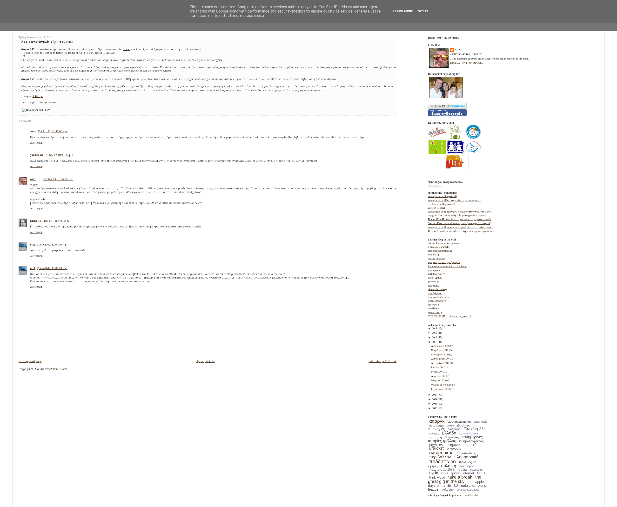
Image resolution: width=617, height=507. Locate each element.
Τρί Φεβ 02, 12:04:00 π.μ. (52, 244)
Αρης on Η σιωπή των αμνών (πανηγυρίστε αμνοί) (457, 215)
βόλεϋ (450, 425)
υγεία (52, 102)
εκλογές (434, 433)
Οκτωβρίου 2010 (440, 354)
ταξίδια (462, 469)
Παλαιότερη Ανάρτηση (383, 361)
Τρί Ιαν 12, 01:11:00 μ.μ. (59, 155)
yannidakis (36, 155)
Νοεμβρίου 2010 (440, 350)
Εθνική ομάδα (474, 429)
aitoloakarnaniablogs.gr (440, 250)
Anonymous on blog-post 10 (442, 196)
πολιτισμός (466, 466)
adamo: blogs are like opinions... (445, 243)
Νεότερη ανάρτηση (30, 361)
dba (444, 473)
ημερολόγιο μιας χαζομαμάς (444, 262)
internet (468, 473)
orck (32, 244)
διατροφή (454, 429)
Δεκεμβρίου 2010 (440, 345)
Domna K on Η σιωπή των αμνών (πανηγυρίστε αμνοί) (459, 219)
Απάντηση (36, 142)
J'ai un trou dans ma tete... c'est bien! (447, 266)
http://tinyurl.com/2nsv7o (463, 495)
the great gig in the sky (454, 479)
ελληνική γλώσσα (468, 433)
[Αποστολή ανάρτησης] (44, 96)
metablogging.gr (436, 273)
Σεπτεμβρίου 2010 (441, 358)
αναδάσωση (435, 293)
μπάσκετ (436, 448)
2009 (435, 394)
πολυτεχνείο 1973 (441, 469)
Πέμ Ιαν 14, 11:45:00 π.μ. (53, 220)
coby (33, 179)
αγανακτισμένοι (459, 421)
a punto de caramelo (438, 246)
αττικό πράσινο (437, 300)
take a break (460, 477)
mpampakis (434, 270)
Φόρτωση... (435, 185)
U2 (456, 485)
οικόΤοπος (433, 308)
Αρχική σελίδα (205, 361)
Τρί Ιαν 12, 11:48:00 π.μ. (53, 131)
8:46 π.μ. (38, 96)
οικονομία (454, 448)
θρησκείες (452, 437)
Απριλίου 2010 (439, 376)
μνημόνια (453, 445)
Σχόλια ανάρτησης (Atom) (51, 369)
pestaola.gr (433, 281)
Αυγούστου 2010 (440, 363)
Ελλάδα (449, 433)
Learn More (403, 11)
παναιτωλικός (466, 453)
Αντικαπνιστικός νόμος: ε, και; (47, 41)
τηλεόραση (476, 469)
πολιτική (448, 466)
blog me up (433, 254)
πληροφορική (466, 457)
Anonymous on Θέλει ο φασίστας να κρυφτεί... (454, 200)
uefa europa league (468, 489)
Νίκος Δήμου (435, 277)
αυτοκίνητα (436, 425)
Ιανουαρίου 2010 (440, 389)
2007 (435, 403)
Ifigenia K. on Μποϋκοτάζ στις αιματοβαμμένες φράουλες (461, 231)
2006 (435, 408)
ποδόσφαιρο (442, 461)
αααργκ (42, 102)
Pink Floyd (437, 477)
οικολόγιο (433, 304)
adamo (126, 49)
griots (455, 473)
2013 (435, 328)
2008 (435, 399)
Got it (423, 11)
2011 (435, 337)
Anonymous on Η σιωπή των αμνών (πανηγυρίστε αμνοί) (460, 211)
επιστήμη (435, 437)
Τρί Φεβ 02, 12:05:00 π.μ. (52, 268)
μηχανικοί (436, 445)
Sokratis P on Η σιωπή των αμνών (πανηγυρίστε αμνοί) (459, 223)
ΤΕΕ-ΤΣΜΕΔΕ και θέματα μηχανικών (450, 316)
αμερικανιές (480, 421)
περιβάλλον (440, 457)
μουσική (469, 445)
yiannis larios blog (437, 289)
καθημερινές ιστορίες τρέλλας (455, 439)
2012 (435, 332)
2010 (435, 342)
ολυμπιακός (441, 452)
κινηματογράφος (471, 441)
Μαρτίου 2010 (439, 380)
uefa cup (448, 489)
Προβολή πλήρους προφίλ (466, 62)
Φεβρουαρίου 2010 (441, 384)
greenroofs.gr (435, 312)
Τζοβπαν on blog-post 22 (441, 204)
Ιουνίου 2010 (438, 367)
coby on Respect (436, 207)
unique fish (433, 285)
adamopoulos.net (436, 258)
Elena (33, 221)
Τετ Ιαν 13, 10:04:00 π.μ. (58, 179)
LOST (481, 473)
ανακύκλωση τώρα (439, 297)
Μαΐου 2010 (438, 371)
